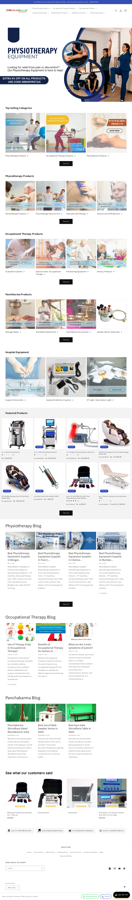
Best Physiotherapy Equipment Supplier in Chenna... (80, 557)
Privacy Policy (39, 852)
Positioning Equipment (76, 271)
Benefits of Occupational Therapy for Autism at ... (50, 648)
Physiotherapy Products (15, 155)
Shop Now (66, 89)
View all (66, 163)
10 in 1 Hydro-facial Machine (11, 452)
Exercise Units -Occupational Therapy (48, 272)
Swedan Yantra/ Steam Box (108, 332)
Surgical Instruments (14, 400)
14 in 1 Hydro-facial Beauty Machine (45, 452)
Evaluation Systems (13, 271)
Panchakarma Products (97, 155)
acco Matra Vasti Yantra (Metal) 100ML (46, 496)
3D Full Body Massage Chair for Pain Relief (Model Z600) (15, 497)
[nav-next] (126, 804)
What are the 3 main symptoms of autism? (81, 646)
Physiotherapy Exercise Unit (48, 213)
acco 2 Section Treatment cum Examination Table (113, 497)
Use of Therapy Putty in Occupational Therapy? (19, 648)
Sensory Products (104, 271)
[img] (20, 807)
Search (29, 852)
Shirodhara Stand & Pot (46, 332)
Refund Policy (50, 852)
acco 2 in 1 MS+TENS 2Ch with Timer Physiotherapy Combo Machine (78, 497)
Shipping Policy (62, 852)
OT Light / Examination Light (99, 400)
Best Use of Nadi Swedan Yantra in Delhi (48, 728)
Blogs (101, 852)
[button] (41, 8)
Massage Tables (12, 332)
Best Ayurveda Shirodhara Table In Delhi (80, 728)
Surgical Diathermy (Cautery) (58, 400)
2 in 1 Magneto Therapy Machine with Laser (80, 452)
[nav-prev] (6, 804)
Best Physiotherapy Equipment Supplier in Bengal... (19, 557)
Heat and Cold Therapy (76, 213)
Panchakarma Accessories (77, 332)
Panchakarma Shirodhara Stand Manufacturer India (18, 728)
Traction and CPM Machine (108, 213)
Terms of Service (75, 852)
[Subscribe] (41, 868)
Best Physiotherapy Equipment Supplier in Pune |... (49, 557)
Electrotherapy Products (15, 213)
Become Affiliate (66, 856)
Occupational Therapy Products (59, 155)
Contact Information (90, 852)
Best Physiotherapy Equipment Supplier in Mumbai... (110, 557)
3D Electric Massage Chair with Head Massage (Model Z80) (113, 453)
